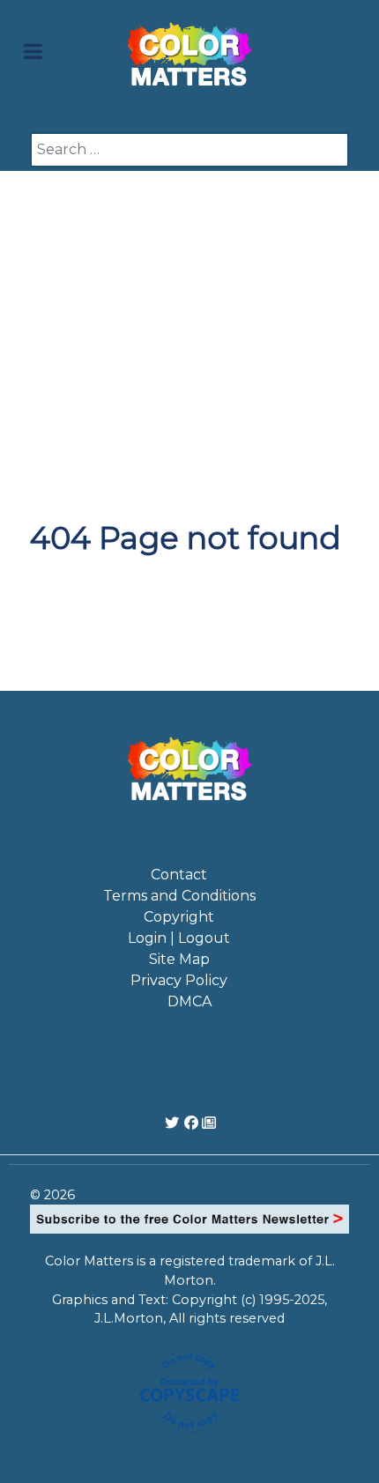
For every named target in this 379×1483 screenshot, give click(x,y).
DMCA (189, 1001)
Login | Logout (179, 938)
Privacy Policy (178, 980)
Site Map (179, 959)
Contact (179, 874)
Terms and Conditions (179, 895)
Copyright (179, 916)
